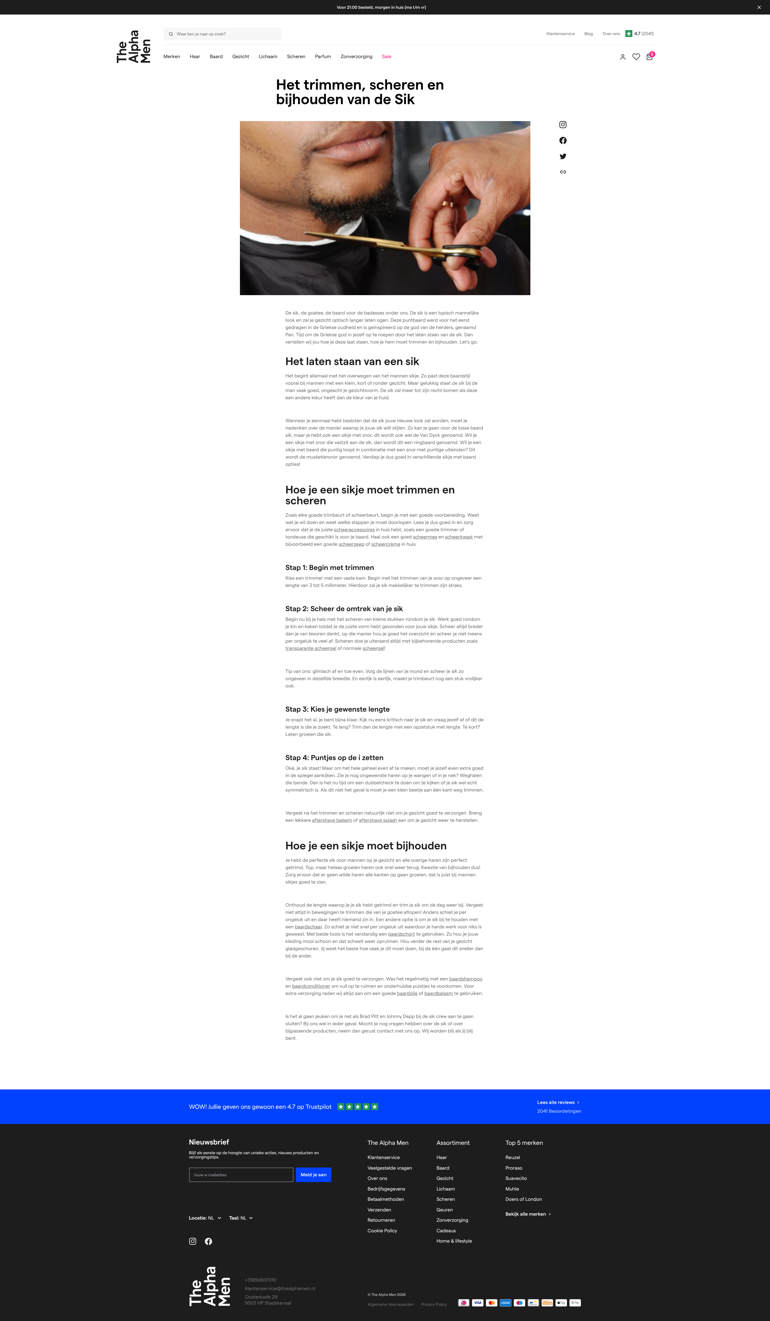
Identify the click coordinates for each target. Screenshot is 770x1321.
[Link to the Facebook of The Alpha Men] (208, 1241)
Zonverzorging (452, 1220)
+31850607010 (261, 1280)
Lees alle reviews (556, 1102)
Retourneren (381, 1220)
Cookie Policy (382, 1231)
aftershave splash (378, 820)
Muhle (512, 1189)
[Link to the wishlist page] (636, 57)
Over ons (377, 1178)
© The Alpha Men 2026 (387, 1295)
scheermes (425, 537)
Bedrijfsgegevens (386, 1189)
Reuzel (513, 1157)
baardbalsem (438, 993)
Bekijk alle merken (526, 1214)
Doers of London (524, 1199)
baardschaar (308, 927)
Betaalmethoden (386, 1199)
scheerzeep (351, 544)
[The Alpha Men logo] (133, 46)
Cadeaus (446, 1231)
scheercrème (385, 544)
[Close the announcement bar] (759, 7)
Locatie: (198, 1218)
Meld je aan (313, 1174)
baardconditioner (311, 986)
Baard (443, 1168)
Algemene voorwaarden (391, 1304)
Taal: (235, 1218)
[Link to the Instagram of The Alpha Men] (192, 1241)
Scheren (446, 1199)
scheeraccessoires (354, 529)
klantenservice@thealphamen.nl (280, 1288)
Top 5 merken (524, 1142)
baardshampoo (466, 979)
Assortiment (453, 1142)
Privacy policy (434, 1304)
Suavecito (516, 1178)
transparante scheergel (311, 648)
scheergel (373, 648)
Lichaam (446, 1189)
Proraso (514, 1168)
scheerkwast (459, 537)
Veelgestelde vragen (390, 1168)
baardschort (401, 934)
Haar (442, 1157)
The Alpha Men (388, 1142)
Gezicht (445, 1178)
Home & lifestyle (454, 1241)
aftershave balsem (332, 820)
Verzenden (379, 1210)
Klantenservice (384, 1157)
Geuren (445, 1210)
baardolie (407, 993)
